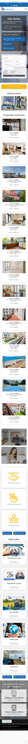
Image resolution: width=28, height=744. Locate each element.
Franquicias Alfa (17, 714)
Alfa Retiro (10, 9)
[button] (26, 9)
